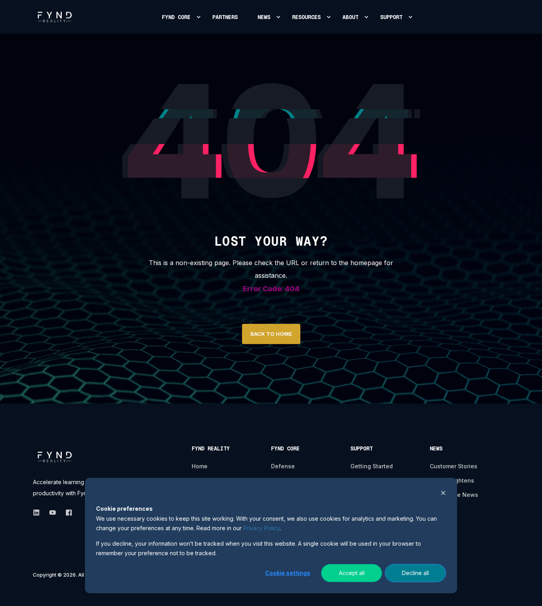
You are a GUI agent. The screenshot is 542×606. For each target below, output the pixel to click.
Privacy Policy (261, 528)
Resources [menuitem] (306, 17)
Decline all (415, 572)
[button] (526, 590)
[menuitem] (198, 17)
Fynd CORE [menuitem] (176, 17)
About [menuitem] (350, 17)
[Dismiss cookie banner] (443, 494)
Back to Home (271, 334)
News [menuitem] (264, 17)
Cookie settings (287, 572)
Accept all (352, 572)
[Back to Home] (55, 17)
